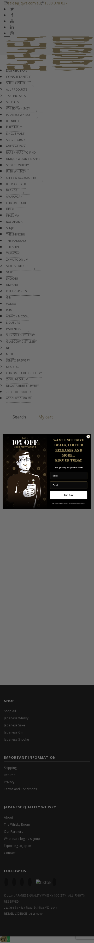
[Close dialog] (88, 436)
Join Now (68, 495)
